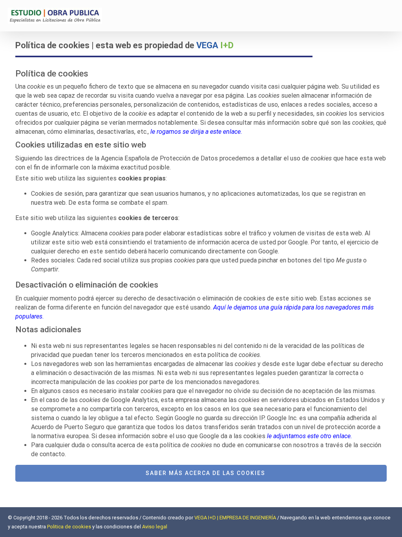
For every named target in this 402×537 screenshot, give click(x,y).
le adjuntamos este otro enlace (309, 436)
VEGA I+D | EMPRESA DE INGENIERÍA (235, 518)
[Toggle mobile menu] (391, 18)
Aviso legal (154, 527)
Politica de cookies (69, 527)
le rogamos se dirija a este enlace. (196, 131)
